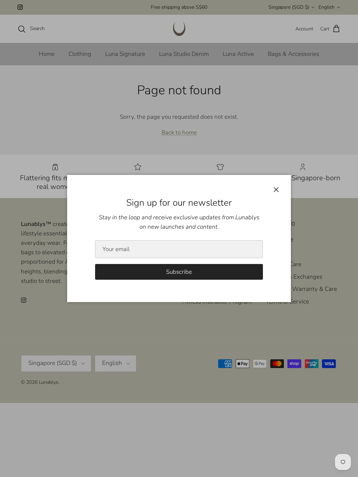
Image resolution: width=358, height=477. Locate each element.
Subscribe (179, 272)
